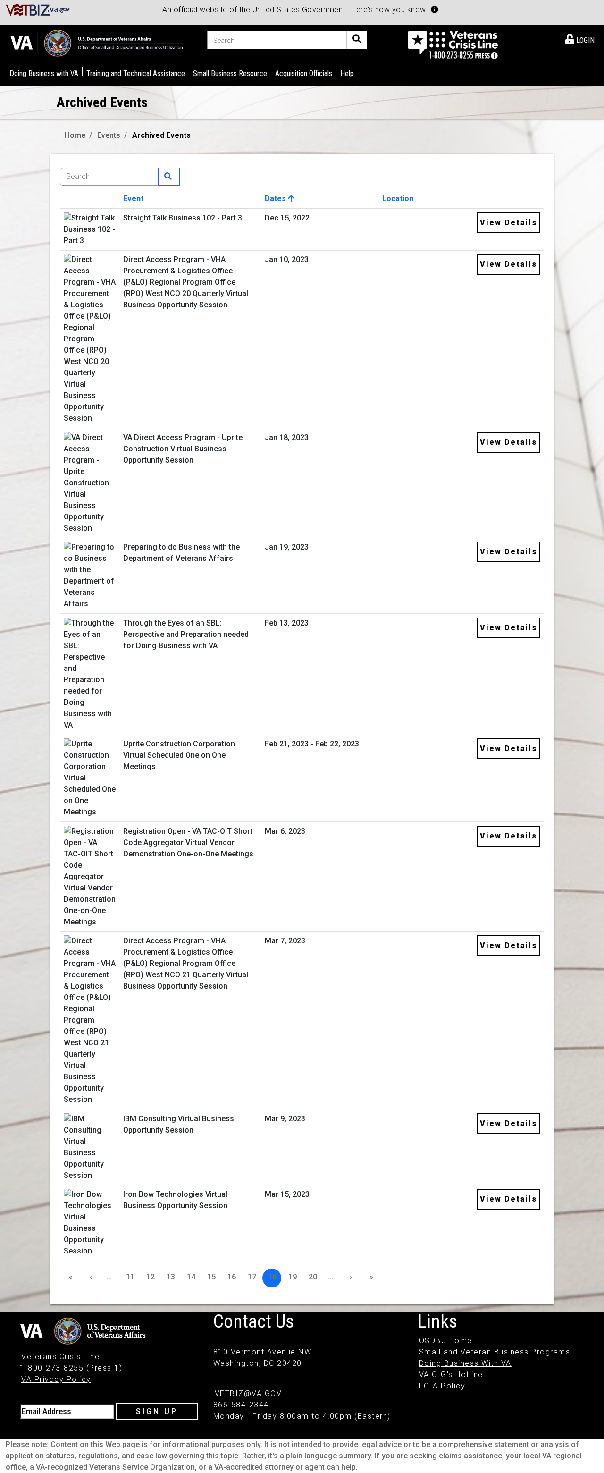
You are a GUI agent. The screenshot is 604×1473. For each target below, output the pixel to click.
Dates (276, 198)
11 (130, 1276)
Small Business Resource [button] (230, 73)
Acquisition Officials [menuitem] (303, 73)
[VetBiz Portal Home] (38, 9)
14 (191, 1276)
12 (150, 1276)
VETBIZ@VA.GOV (248, 1393)
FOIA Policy (442, 1385)
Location (397, 198)
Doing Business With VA (465, 1363)
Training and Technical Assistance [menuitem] (135, 73)
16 (231, 1276)
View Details (508, 222)
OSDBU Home (445, 1340)
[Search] (356, 40)
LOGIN (584, 40)
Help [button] (347, 73)
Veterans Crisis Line (60, 1356)
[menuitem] (580, 39)
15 (211, 1276)
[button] (434, 9)
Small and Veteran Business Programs (494, 1351)
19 (292, 1276)
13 (171, 1276)
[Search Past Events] (169, 177)
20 (313, 1276)
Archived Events (161, 135)
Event (133, 198)
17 (252, 1276)
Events (108, 135)
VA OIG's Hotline (451, 1374)
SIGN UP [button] (157, 1411)
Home (75, 135)
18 (272, 1276)
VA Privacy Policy (56, 1379)
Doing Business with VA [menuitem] (43, 73)
